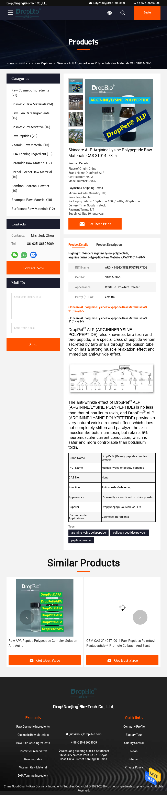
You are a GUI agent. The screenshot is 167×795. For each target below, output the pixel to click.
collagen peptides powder (129, 532)
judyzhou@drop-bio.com (109, 2)
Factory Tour (134, 734)
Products (24, 63)
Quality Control (134, 743)
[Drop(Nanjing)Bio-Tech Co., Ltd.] (28, 13)
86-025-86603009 (148, 2)
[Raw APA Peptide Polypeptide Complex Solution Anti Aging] (45, 608)
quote (147, 12)
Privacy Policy (134, 767)
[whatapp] (24, 255)
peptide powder (81, 540)
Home (10, 63)
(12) (33, 209)
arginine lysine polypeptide (88, 532)
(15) (30, 115)
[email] (33, 255)
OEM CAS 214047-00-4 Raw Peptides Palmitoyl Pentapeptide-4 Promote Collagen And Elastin (120, 643)
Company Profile (134, 726)
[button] (75, 141)
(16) (30, 127)
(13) (30, 145)
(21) (30, 92)
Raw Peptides (43, 63)
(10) (30, 188)
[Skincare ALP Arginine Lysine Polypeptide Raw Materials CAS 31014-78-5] (119, 112)
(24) (32, 104)
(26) (24, 136)
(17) (31, 163)
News (133, 751)
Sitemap (134, 759)
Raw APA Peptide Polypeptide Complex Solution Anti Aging (43, 643)
